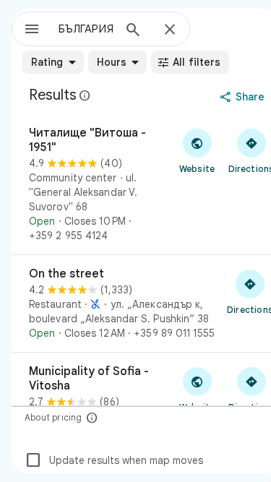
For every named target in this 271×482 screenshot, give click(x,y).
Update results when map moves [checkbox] (114, 460)
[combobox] (86, 29)
